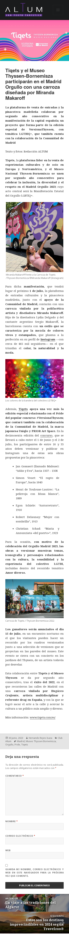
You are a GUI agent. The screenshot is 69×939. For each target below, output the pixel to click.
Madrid (21, 741)
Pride (17, 744)
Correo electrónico (20, 835)
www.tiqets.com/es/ (42, 717)
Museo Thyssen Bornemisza (41, 741)
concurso (46, 435)
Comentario (14, 775)
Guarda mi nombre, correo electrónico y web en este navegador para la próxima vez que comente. (34, 872)
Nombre (11, 821)
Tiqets (23, 409)
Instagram (47, 339)
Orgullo (9, 744)
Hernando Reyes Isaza (40, 738)
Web (7, 850)
